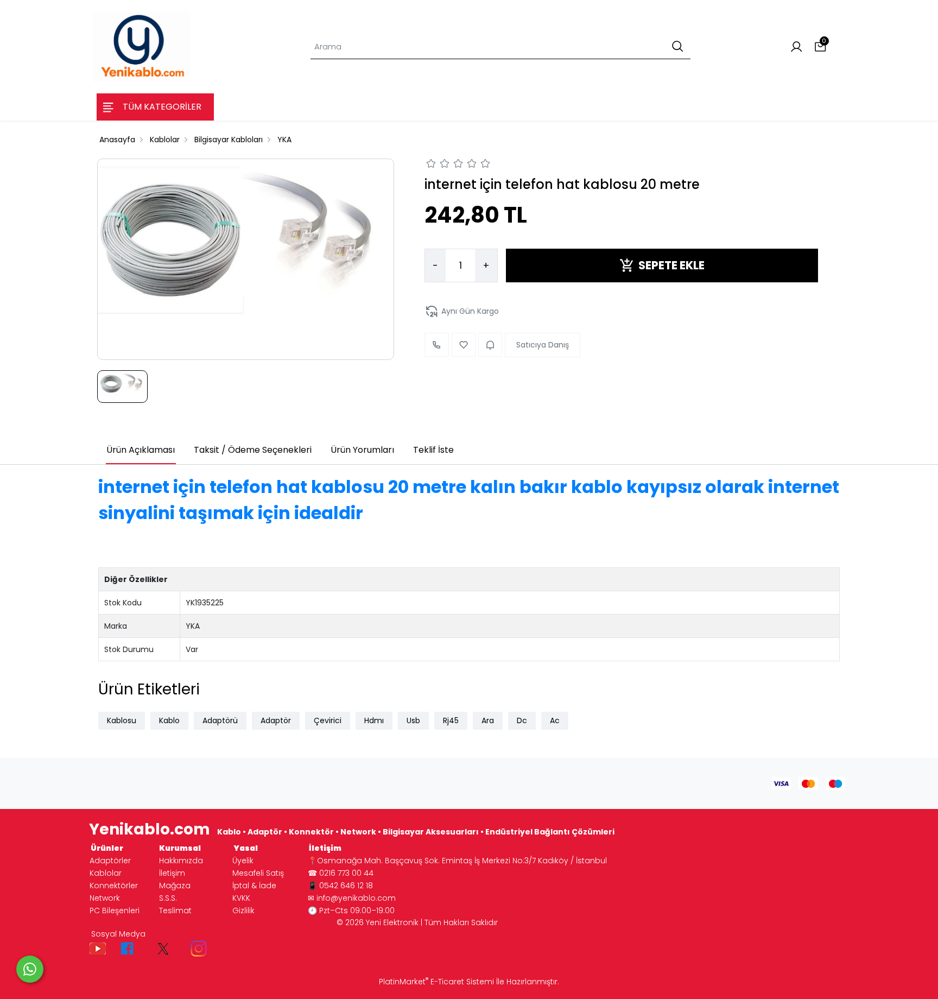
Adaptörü (220, 720)
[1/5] (431, 165)
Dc (522, 720)
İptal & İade (254, 885)
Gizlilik (243, 910)
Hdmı (374, 720)
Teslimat (175, 910)
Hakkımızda (181, 860)
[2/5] (438, 165)
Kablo (169, 720)
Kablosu (121, 720)
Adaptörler (110, 860)
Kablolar (106, 873)
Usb (413, 720)
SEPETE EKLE (671, 265)
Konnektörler (114, 885)
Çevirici (327, 720)
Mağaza (175, 885)
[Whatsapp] (29, 969)
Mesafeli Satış (258, 873)
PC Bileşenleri (115, 910)
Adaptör (276, 720)
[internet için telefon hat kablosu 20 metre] (246, 259)
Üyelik (242, 860)
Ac (555, 720)
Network (105, 898)
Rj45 (451, 720)
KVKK (241, 898)
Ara (487, 720)
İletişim (172, 873)
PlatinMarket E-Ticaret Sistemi (436, 981)
